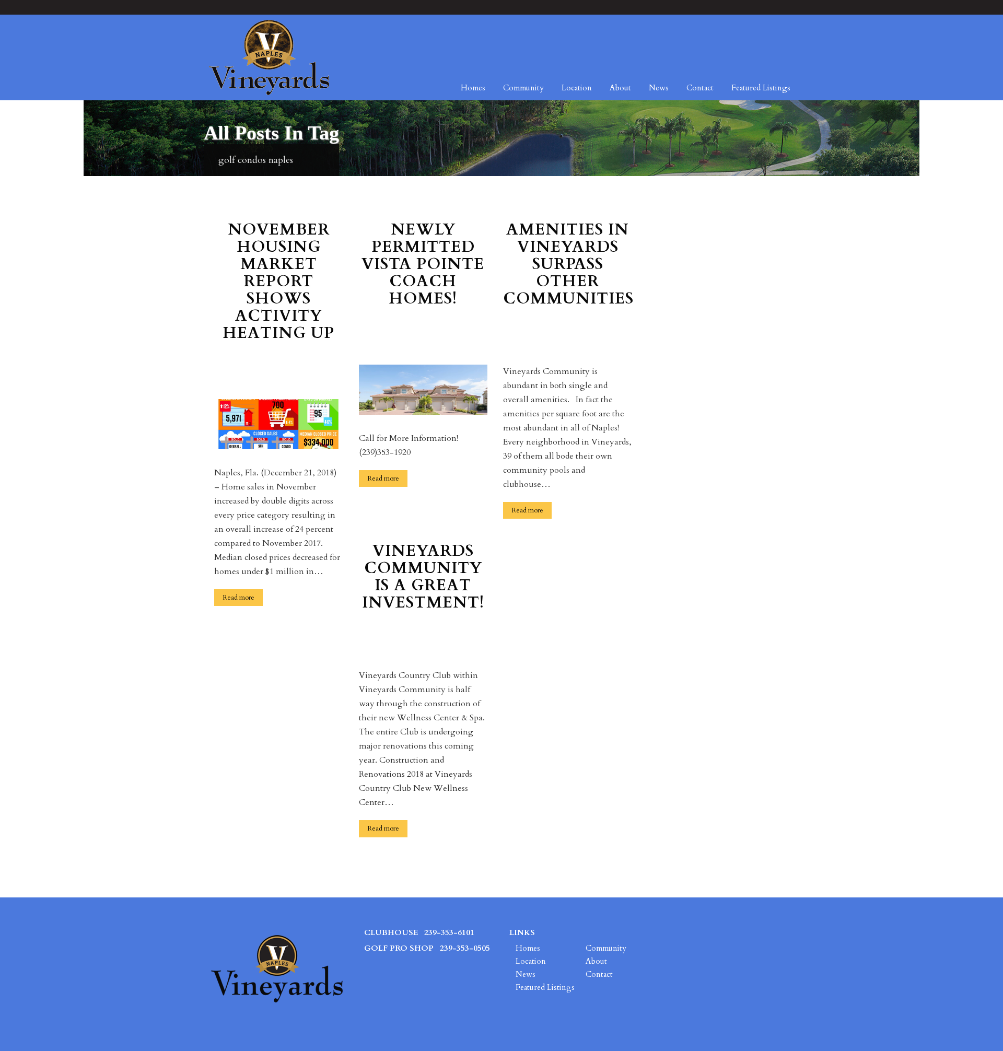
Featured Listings (760, 88)
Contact (700, 88)
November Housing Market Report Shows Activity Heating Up (278, 282)
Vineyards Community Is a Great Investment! (423, 577)
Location (577, 88)
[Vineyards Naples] (269, 57)
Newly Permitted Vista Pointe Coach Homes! (422, 265)
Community (523, 88)
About (620, 88)
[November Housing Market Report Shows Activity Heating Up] (278, 423)
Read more (238, 597)
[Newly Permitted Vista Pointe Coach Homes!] (423, 389)
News (659, 88)
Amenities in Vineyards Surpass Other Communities (567, 265)
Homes (473, 88)
